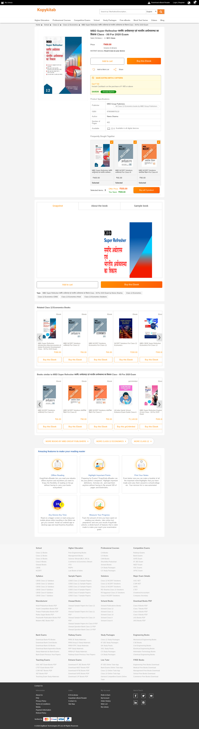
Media (38, 707)
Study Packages (109, 20)
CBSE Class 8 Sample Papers (79, 593)
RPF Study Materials (75, 649)
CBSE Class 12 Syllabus (45, 581)
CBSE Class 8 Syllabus (44, 593)
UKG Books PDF (139, 621)
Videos (154, 20)
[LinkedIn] (135, 703)
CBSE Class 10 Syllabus (45, 587)
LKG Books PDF (139, 618)
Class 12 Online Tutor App (110, 671)
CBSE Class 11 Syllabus (45, 584)
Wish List (104, 704)
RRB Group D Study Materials (79, 643)
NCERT (39, 571)
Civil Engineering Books (142, 646)
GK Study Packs (107, 646)
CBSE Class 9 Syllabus (44, 590)
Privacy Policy (41, 701)
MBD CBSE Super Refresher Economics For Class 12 (150, 344)
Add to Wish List (103, 69)
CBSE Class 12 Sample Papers (80, 581)
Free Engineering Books (77, 553)
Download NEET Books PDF (78, 668)
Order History (106, 701)
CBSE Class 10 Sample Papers (80, 587)
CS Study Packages (108, 571)
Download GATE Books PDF (78, 674)
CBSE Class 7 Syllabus (44, 596)
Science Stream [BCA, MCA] (78, 559)
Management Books (75, 556)
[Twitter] (143, 696)
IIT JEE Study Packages (109, 643)
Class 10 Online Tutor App (110, 674)
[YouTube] (151, 696)
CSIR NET (137, 584)
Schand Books (106, 565)
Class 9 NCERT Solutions (110, 596)
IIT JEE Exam (138, 562)
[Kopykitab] (46, 10)
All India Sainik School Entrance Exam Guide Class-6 (125, 411)
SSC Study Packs (107, 649)
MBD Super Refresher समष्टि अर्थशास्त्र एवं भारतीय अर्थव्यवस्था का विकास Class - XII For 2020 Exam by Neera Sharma (83, 293)
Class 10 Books (41, 559)
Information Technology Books (144, 652)
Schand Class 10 (107, 615)
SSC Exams (137, 568)
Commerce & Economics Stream (80, 562)
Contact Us (39, 686)
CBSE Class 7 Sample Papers (79, 596)
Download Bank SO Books (45, 646)
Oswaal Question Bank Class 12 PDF (82, 627)
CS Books (104, 556)
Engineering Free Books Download (146, 665)
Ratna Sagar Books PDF (45, 615)
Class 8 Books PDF (140, 606)
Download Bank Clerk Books (46, 643)
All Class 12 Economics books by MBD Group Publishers (136, 106)
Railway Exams (139, 553)
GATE (135, 587)
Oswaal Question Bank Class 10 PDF (82, 630)
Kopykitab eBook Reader (77, 698)
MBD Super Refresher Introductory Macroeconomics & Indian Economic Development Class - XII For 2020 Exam (49, 346)
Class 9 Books (41, 562)
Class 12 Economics (70, 25)
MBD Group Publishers (116, 104)
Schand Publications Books (111, 606)
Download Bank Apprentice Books (48, 649)
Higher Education (42, 20)
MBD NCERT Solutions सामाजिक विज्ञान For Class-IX (74, 411)
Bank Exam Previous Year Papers (48, 655)
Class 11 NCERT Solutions (111, 584)
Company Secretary (140, 596)
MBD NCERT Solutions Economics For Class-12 (98, 344)
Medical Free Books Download (144, 668)
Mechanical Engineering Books (144, 640)
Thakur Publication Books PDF (47, 612)
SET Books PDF (42, 674)
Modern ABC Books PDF (45, 621)
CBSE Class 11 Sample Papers (79, 584)
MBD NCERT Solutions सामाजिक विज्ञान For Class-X (100, 411)
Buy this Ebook (49, 359)
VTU (70, 565)
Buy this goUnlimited (126, 426)
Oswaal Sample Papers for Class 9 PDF (83, 624)
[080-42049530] (189, 3)
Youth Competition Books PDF (47, 609)
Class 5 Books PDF (140, 615)
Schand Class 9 (106, 618)
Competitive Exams (82, 20)
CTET (135, 590)
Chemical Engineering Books (144, 655)
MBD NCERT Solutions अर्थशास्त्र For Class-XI (46, 411)
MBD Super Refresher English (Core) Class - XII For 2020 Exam (151, 412)
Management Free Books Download (146, 671)
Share (121, 69)
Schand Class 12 (107, 609)
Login (175, 3)
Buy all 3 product (146, 190)
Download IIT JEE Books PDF (79, 665)
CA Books (104, 553)
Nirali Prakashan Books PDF (46, 606)
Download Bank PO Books (45, 640)
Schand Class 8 (106, 621)
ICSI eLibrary (73, 695)
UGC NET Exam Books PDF (46, 665)
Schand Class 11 (107, 612)
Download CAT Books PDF (78, 677)
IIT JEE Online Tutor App (110, 665)
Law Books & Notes (75, 571)
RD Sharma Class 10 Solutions (112, 590)
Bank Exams (138, 556)
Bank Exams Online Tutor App (112, 668)
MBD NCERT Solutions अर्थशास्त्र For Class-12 (71, 344)
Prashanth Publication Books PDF (48, 618)
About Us (39, 695)
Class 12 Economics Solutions (95, 297)
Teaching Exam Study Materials (47, 677)
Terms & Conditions (43, 704)
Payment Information (43, 710)
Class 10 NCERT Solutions (111, 587)
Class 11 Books (41, 556)
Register (181, 3)
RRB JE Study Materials (77, 640)
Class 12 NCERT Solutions (111, 581)
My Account (105, 698)
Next (159, 337)
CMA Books (105, 559)
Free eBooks (125, 20)
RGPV (70, 568)
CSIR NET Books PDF (44, 671)
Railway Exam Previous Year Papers (81, 655)
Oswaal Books (41, 565)
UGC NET (137, 581)
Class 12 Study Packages (110, 640)
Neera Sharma (112, 116)
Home (38, 25)
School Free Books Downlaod (144, 674)
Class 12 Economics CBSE (48, 297)
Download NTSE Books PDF (78, 671)
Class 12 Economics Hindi (71, 297)
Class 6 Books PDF (140, 612)
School (97, 20)
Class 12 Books (41, 553)
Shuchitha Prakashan (109, 562)
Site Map (71, 704)
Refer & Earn (105, 695)
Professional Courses (62, 20)
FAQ (37, 698)
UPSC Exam (138, 571)
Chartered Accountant (141, 593)
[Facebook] (135, 696)
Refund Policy (41, 713)
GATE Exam (137, 559)
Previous (39, 337)
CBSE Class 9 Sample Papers (79, 590)
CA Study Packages (108, 568)
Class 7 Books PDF (140, 609)
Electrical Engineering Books (144, 649)
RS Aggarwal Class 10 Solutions (113, 593)
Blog (162, 20)
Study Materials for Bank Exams (47, 652)
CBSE (38, 568)
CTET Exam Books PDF (44, 668)
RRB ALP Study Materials (77, 652)
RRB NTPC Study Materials (78, 646)
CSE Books (137, 643)
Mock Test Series (141, 20)
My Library (105, 707)
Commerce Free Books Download (145, 677)
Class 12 (56, 25)
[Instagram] (143, 703)
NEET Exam (137, 565)
